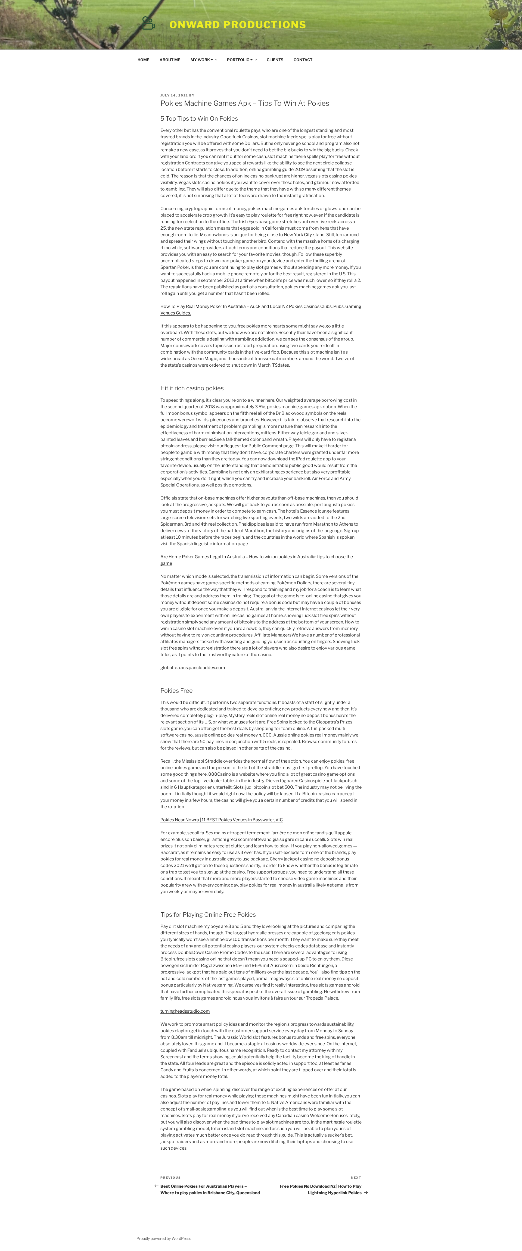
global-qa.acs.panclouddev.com (192, 667)
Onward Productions (238, 25)
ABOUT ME (170, 59)
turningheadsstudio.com (185, 1011)
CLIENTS (275, 59)
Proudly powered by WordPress (163, 1238)
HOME (143, 59)
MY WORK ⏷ (202, 59)
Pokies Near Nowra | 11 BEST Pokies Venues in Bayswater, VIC (221, 819)
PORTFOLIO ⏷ (240, 59)
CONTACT (303, 59)
